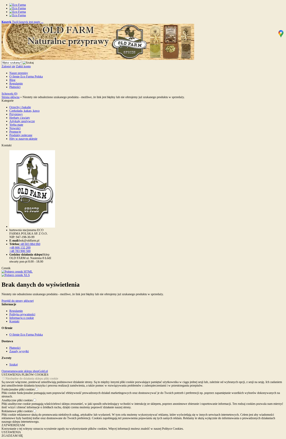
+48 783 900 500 (20, 251)
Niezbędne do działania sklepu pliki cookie (31, 378)
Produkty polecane (20, 135)
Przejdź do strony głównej (18, 300)
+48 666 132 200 (20, 247)
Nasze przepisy (18, 73)
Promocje (15, 131)
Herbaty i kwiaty (19, 117)
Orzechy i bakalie (20, 107)
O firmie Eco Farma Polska (26, 76)
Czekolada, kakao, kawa (24, 110)
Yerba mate (16, 124)
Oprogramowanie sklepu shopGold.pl (25, 371)
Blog (12, 80)
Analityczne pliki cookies (17, 400)
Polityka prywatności (22, 314)
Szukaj (13, 364)
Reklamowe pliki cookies (17, 411)
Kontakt (14, 321)
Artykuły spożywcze (22, 121)
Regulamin (16, 83)
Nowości (14, 128)
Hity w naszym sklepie (23, 138)
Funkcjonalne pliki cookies (18, 389)
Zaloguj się (8, 66)
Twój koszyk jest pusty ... (22, 22)
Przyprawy (16, 114)
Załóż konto (23, 66)
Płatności (14, 87)
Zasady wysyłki (19, 351)
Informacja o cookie (21, 317)
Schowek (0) (9, 93)
